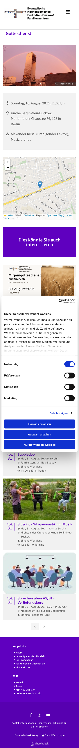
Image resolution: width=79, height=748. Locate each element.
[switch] (69, 375)
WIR (15, 676)
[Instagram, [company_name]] (39, 715)
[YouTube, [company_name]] (48, 715)
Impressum (45, 723)
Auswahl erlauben (39, 434)
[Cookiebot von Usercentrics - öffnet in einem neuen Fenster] (59, 301)
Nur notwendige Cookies (39, 444)
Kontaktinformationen (24, 723)
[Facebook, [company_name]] (31, 715)
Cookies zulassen (39, 424)
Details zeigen (58, 413)
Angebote (19, 646)
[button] (66, 11)
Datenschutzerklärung (26, 735)
